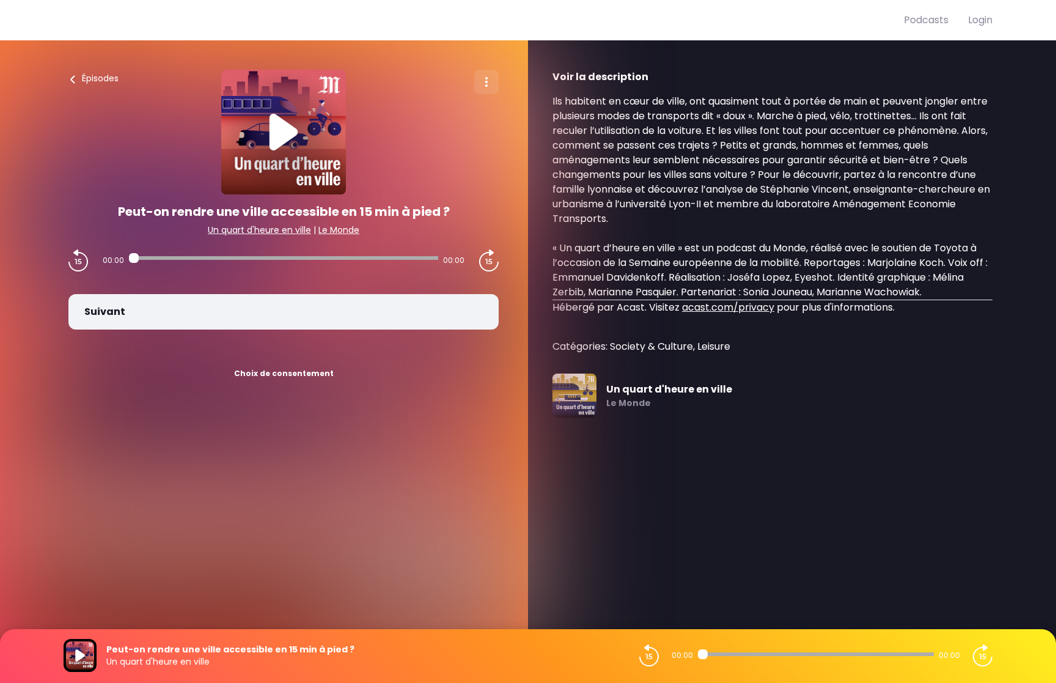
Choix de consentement (284, 373)
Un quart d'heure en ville (259, 230)
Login (980, 20)
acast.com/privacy (728, 307)
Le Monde (338, 230)
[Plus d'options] (486, 82)
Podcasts (926, 20)
